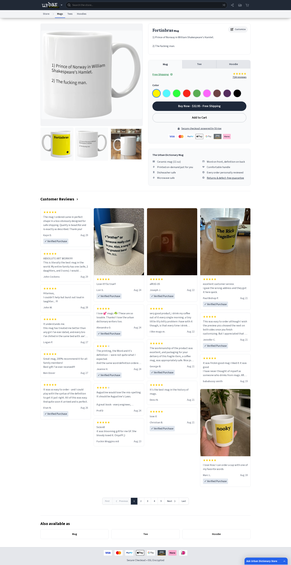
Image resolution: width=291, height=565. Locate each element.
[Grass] (197, 93)
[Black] (237, 93)
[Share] (232, 5)
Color (155, 85)
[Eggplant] (227, 93)
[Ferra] (217, 93)
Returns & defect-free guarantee (225, 178)
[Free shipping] (240, 5)
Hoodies (81, 14)
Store (46, 14)
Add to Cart (199, 117)
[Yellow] (156, 93)
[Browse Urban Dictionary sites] (52, 5)
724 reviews (239, 77)
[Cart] (247, 5)
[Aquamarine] (167, 93)
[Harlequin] (177, 93)
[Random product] (224, 5)
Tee (199, 64)
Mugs (60, 14)
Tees (70, 14)
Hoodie (233, 64)
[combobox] (146, 5)
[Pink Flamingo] (207, 93)
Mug (165, 64)
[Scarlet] (187, 93)
